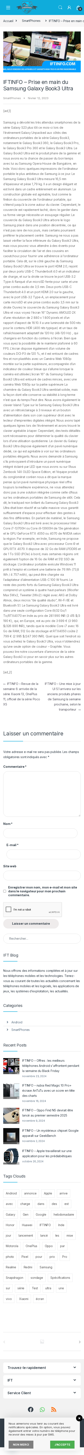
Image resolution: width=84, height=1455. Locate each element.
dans (40, 1204)
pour (39, 1256)
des (54, 1204)
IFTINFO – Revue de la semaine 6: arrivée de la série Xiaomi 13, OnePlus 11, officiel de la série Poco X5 (21, 694)
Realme (11, 1267)
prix (52, 1256)
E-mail (12, 845)
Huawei (27, 1225)
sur (8, 1288)
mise (70, 1235)
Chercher (60, 7)
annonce (30, 1193)
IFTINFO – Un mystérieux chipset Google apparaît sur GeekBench (50, 1133)
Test (35, 1288)
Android (16, 1022)
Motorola (12, 1246)
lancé (44, 1235)
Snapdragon (14, 1277)
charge (25, 1204)
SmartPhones (31, 20)
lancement (26, 1235)
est (66, 1204)
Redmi (28, 1267)
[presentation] (80, 1341)
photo (10, 1256)
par (62, 1246)
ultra (48, 1288)
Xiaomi (23, 1299)
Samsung (46, 1267)
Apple (48, 1193)
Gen (26, 1214)
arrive (63, 1193)
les (57, 1235)
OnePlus (31, 1246)
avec (9, 1204)
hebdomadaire (64, 1214)
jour (8, 1235)
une (61, 1288)
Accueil (8, 20)
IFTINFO (45, 1225)
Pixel (25, 1256)
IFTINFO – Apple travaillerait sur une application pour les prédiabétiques (47, 1153)
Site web (9, 866)
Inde (61, 1225)
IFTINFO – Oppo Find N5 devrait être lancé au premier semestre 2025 (47, 1112)
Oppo (49, 1246)
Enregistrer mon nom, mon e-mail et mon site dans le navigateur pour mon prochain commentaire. (42, 891)
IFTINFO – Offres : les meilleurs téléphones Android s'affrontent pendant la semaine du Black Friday (50, 1066)
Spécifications (60, 1277)
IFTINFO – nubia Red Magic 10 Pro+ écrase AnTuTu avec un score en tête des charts (48, 1090)
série (20, 1288)
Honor (10, 1225)
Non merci (21, 1444)
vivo (9, 1299)
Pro (64, 1256)
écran (40, 1299)
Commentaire (14, 766)
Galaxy (10, 1214)
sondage (37, 1277)
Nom (7, 824)
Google (41, 1214)
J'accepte (62, 1444)
